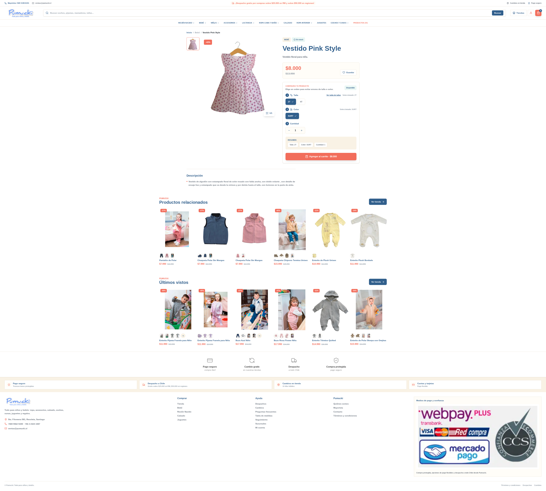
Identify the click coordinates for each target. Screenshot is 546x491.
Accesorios (229, 23)
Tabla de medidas (263, 416)
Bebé (201, 23)
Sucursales (260, 424)
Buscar (497, 13)
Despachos (260, 404)
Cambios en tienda (517, 3)
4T (301, 102)
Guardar (350, 72)
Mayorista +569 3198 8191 (18, 3)
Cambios (259, 408)
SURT (290, 116)
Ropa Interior (303, 23)
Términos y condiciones (345, 416)
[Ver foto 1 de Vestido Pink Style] (193, 43)
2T (289, 102)
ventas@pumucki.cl (43, 3)
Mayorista (338, 408)
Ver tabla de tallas (333, 95)
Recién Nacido (185, 23)
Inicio (189, 32)
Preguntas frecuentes (265, 412)
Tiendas (520, 13)
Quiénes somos (341, 404)
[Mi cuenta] (531, 13)
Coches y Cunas (338, 23)
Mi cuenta (260, 427)
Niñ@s (214, 23)
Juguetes (321, 23)
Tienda (180, 404)
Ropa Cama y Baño (268, 23)
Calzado (288, 23)
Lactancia (247, 23)
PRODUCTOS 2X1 (360, 23)
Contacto (337, 412)
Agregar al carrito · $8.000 (323, 156)
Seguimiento (261, 420)
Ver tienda (376, 202)
